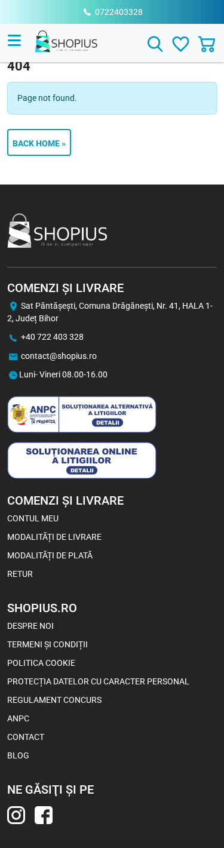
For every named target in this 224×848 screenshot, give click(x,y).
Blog (18, 755)
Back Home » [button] (39, 143)
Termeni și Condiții (47, 644)
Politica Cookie (41, 663)
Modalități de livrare (54, 537)
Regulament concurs (54, 700)
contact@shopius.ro (59, 356)
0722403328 (119, 12)
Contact (25, 737)
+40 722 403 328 (52, 337)
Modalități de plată (50, 555)
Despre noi (30, 626)
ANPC (18, 718)
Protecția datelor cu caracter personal (98, 681)
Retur (20, 574)
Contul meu (33, 518)
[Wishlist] (180, 43)
